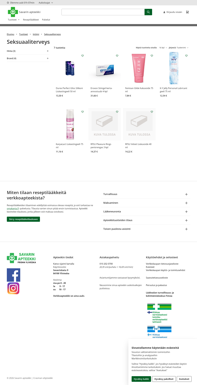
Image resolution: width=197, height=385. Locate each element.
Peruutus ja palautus (156, 285)
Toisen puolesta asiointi (117, 228)
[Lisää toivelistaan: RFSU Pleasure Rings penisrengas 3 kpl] (117, 111)
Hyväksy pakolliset (163, 379)
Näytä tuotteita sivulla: (147, 47)
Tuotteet (12, 19)
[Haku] (148, 12)
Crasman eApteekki (43, 378)
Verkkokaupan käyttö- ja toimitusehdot (165, 270)
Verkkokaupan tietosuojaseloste (162, 263)
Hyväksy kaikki (141, 379)
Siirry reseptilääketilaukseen (23, 219)
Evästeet (150, 266)
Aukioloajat (44, 2)
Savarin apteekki (29, 12)
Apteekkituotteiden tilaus (117, 220)
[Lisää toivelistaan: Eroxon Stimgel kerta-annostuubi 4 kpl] (117, 55)
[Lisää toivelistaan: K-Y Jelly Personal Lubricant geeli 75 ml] (186, 55)
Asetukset (184, 379)
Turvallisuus (110, 194)
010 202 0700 (106, 263)
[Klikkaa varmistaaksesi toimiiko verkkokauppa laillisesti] (168, 324)
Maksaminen (110, 202)
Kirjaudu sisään (174, 12)
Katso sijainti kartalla (63, 263)
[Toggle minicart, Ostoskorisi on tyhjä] (187, 12)
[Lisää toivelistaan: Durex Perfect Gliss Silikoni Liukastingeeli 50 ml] (82, 55)
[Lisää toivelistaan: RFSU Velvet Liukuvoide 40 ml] (152, 111)
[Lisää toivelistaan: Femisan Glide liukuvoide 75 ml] (152, 55)
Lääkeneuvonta (112, 211)
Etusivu (10, 34)
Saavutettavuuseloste (157, 277)
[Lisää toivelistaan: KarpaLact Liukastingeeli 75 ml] (82, 111)
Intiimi (36, 34)
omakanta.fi (13, 208)
